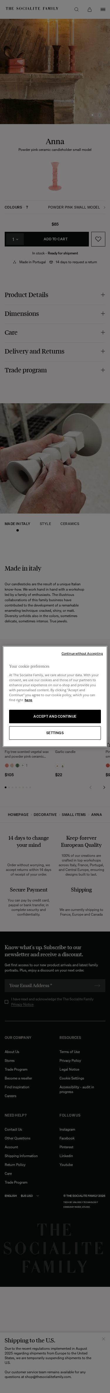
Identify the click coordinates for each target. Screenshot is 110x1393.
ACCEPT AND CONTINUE (54, 716)
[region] (55, 696)
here (28, 700)
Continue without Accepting (82, 653)
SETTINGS (55, 733)
